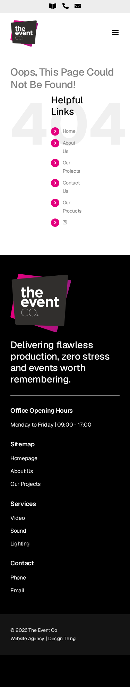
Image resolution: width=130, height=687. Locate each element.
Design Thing (62, 638)
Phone (18, 577)
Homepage (23, 458)
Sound (18, 530)
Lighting (20, 543)
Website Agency (27, 638)
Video (17, 518)
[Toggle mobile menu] (116, 32)
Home (69, 131)
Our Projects (25, 484)
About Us (21, 471)
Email (17, 590)
